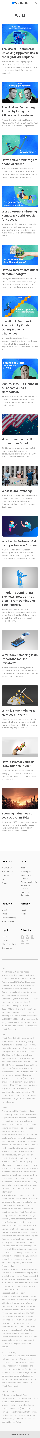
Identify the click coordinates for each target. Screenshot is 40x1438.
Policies (5, 940)
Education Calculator (25, 893)
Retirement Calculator (26, 887)
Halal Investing (8, 921)
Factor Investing (9, 917)
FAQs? (4, 879)
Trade (4, 914)
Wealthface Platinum (26, 876)
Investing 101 (26, 871)
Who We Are (7, 868)
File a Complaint (9, 944)
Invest (4, 910)
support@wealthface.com (13, 1293)
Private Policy (17, 1025)
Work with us (7, 871)
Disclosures (7, 948)
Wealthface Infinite (29, 882)
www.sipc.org (29, 1019)
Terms (4, 936)
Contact (5, 875)
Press (4, 883)
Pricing (23, 868)
